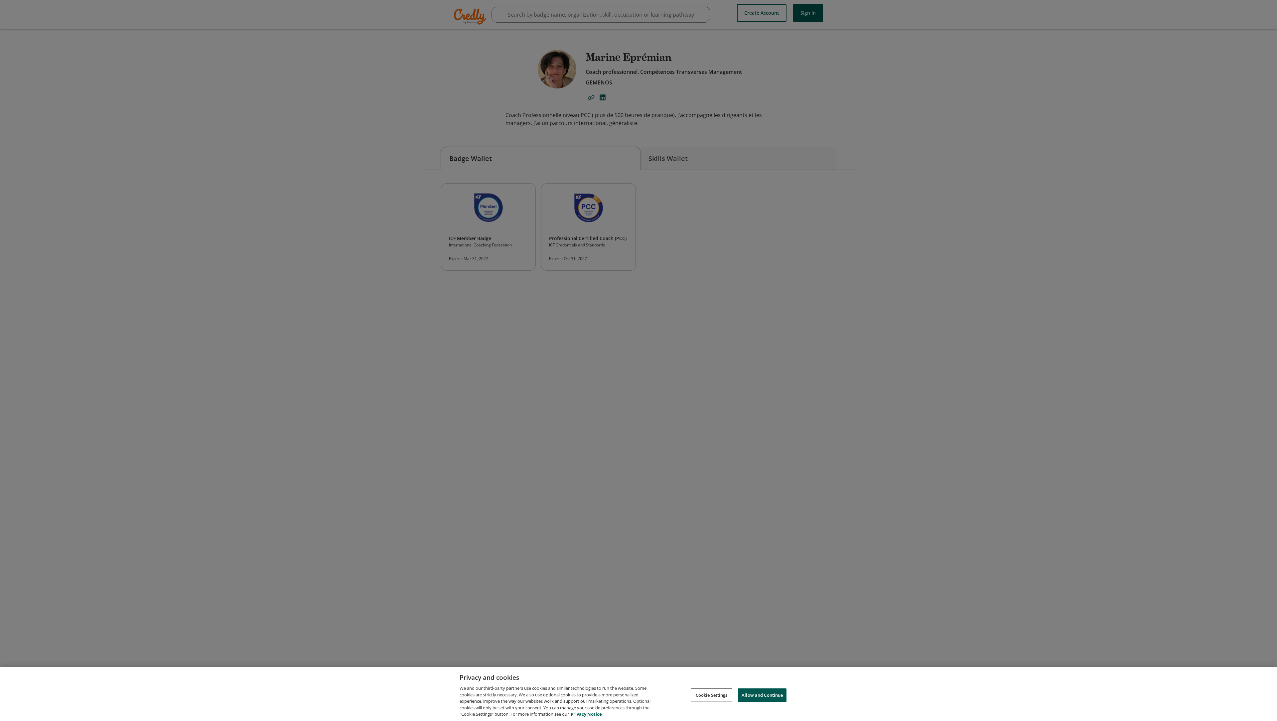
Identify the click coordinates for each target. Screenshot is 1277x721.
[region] (638, 694)
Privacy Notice (586, 714)
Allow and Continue (762, 695)
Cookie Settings (712, 695)
